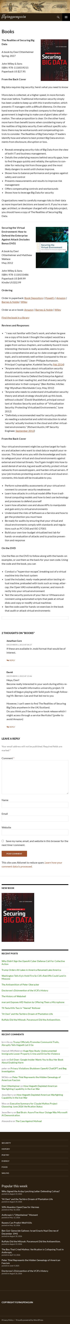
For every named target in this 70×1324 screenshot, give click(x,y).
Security (6, 1143)
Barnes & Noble (10, 301)
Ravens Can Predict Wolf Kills (17, 1222)
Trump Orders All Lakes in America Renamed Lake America (31, 970)
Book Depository (33, 298)
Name (5, 799)
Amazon (61, 298)
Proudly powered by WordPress (29, 1320)
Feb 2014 (58, 364)
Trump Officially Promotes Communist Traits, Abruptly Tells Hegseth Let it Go (30, 1043)
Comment (8, 758)
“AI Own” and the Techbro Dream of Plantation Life (27, 1013)
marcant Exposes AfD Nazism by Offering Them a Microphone (33, 1002)
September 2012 (25, 430)
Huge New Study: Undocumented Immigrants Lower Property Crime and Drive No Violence (31, 1052)
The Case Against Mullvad (29, 1121)
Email (5, 813)
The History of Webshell (14, 996)
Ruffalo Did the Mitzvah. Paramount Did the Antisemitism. (31, 1019)
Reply (12, 660)
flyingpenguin (14, 16)
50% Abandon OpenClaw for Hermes (20, 1207)
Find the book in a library (15, 317)
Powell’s (50, 298)
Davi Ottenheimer (11, 1086)
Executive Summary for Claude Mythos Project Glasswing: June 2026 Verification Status (29, 1105)
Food (4, 1167)
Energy (5, 1161)
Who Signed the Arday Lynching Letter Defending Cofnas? (31, 1191)
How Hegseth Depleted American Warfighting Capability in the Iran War (29, 1087)
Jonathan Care (14, 640)
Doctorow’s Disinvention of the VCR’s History (25, 990)
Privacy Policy (8, 1320)
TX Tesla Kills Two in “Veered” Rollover (21, 1008)
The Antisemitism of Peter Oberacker (20, 984)
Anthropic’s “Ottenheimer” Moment (20, 1214)
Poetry (5, 1155)
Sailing (5, 1173)
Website (6, 827)
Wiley (24, 301)
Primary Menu (66, 17)
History (6, 1149)
